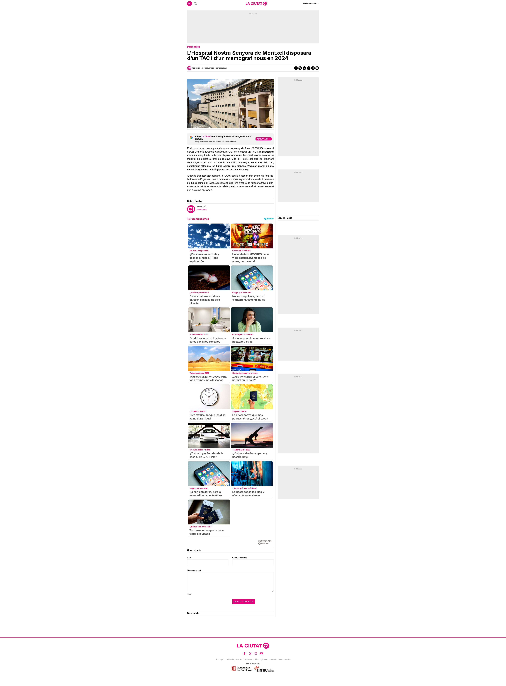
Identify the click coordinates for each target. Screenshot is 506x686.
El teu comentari (194, 570)
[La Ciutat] (256, 4)
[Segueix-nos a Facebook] (244, 653)
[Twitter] (300, 68)
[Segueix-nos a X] (250, 653)
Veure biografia (201, 209)
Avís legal (219, 660)
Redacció (196, 68)
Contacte (273, 660)
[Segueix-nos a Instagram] (255, 653)
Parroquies (193, 46)
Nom (189, 558)
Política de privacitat (234, 660)
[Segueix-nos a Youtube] (261, 653)
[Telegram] (313, 68)
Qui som (264, 660)
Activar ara (262, 139)
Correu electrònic (239, 558)
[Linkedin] (304, 68)
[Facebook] (296, 68)
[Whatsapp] (308, 68)
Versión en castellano (311, 3)
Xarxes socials (284, 660)
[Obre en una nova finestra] (242, 668)
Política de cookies (251, 660)
